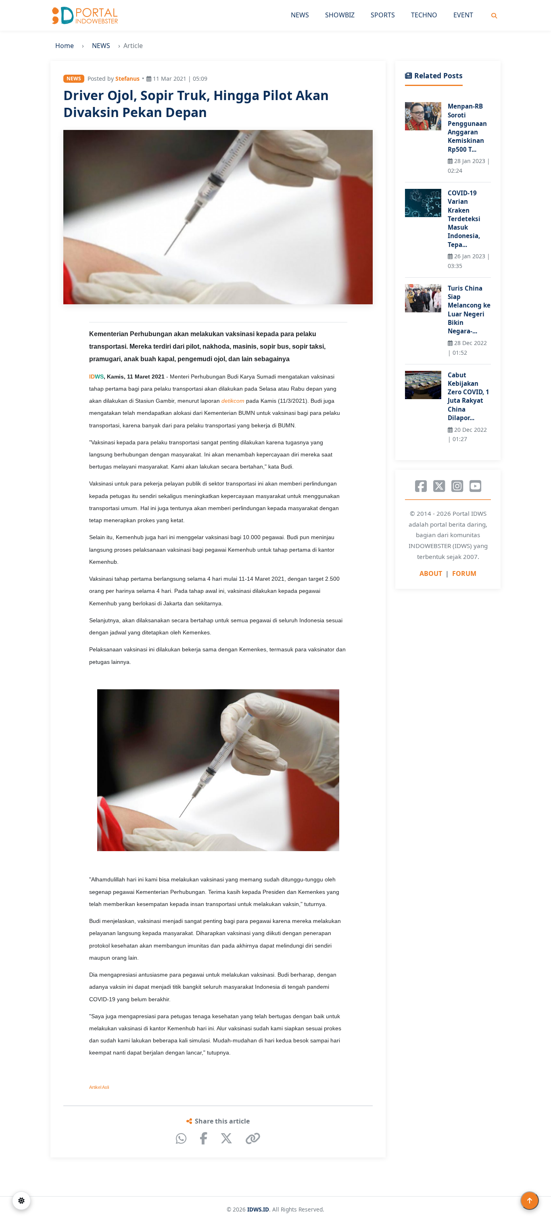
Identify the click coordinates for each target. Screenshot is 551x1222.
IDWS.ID (258, 1209)
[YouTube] (475, 486)
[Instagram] (457, 486)
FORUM (464, 573)
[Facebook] (203, 1138)
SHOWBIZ (340, 14)
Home (64, 45)
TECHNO (424, 14)
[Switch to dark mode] (21, 1200)
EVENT (463, 14)
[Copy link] (253, 1138)
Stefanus (127, 78)
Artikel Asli (99, 1087)
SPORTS (383, 14)
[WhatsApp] (181, 1138)
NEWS (300, 14)
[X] (226, 1138)
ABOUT (431, 573)
